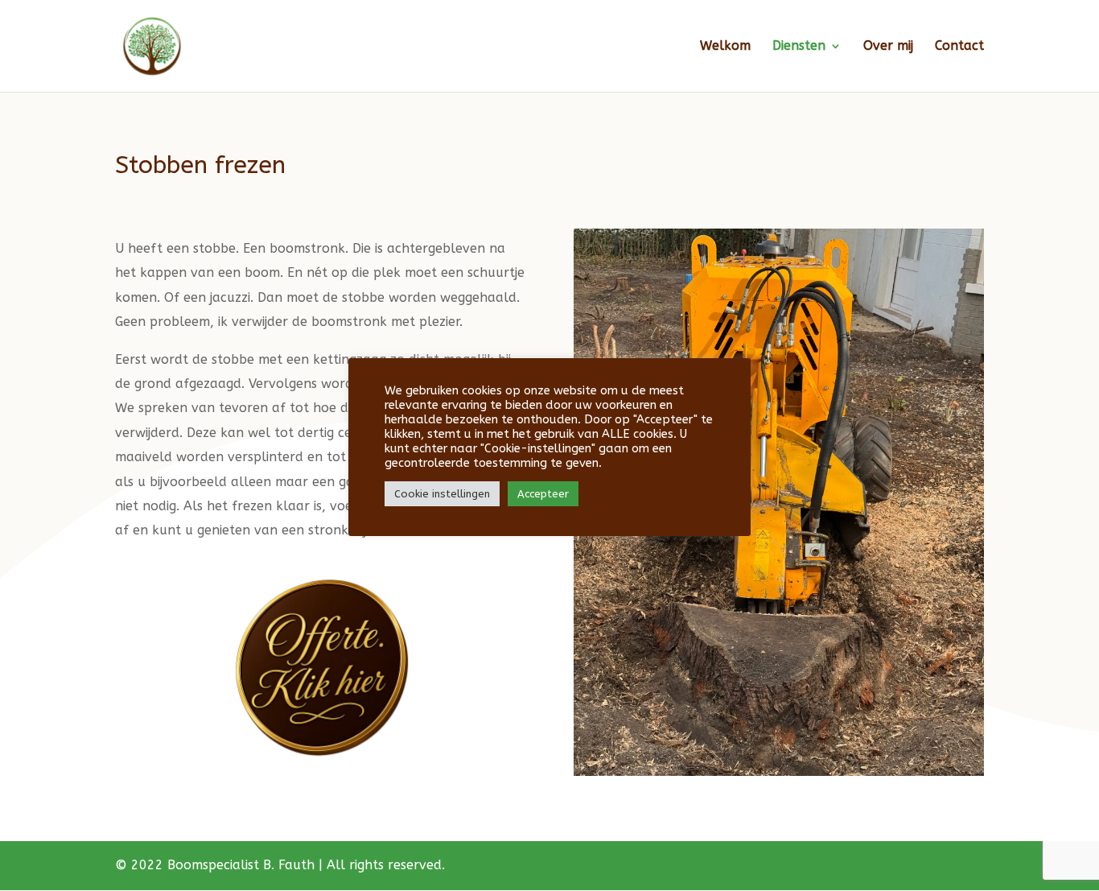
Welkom (725, 46)
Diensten (798, 46)
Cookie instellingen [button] (442, 494)
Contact (959, 46)
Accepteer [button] (543, 494)
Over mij (888, 46)
